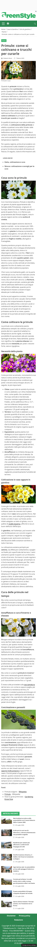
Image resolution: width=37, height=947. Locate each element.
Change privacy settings (29, 945)
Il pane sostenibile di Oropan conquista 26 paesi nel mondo (22, 892)
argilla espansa (14, 524)
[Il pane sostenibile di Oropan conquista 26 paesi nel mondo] (6, 893)
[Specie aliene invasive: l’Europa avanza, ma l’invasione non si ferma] (6, 904)
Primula (8, 794)
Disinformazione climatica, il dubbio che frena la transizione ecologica (23, 857)
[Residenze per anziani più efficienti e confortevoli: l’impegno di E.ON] (6, 845)
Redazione (18, 920)
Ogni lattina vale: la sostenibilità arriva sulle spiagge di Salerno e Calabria (24, 869)
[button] (35, 23)
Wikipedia (22, 792)
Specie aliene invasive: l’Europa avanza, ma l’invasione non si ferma (23, 904)
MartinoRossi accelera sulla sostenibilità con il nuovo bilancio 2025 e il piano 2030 (24, 820)
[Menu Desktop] (3, 24)
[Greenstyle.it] (18, 15)
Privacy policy (24, 916)
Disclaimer (11, 916)
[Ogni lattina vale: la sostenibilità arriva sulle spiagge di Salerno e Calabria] (6, 869)
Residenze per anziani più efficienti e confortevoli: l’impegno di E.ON (21, 845)
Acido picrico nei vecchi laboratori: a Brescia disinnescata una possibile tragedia (24, 832)
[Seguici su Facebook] (8, 24)
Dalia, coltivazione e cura (15, 162)
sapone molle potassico (10, 771)
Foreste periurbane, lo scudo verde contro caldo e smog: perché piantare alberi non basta (24, 881)
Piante (4, 41)
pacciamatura (29, 684)
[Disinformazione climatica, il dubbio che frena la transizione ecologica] (6, 857)
